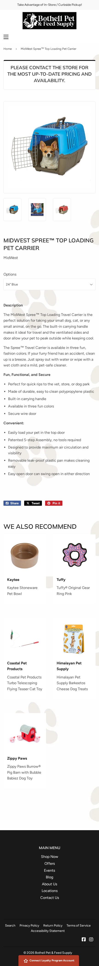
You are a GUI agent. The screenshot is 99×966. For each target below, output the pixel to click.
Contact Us (49, 897)
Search (10, 925)
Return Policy (52, 925)
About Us (49, 884)
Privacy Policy (29, 925)
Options (9, 274)
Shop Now (49, 856)
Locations (50, 891)
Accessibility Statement (48, 931)
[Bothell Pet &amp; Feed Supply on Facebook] (84, 940)
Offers (49, 863)
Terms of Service (79, 925)
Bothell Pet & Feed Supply (53, 952)
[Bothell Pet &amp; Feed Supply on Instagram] (91, 940)
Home (7, 49)
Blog (49, 877)
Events (49, 870)
